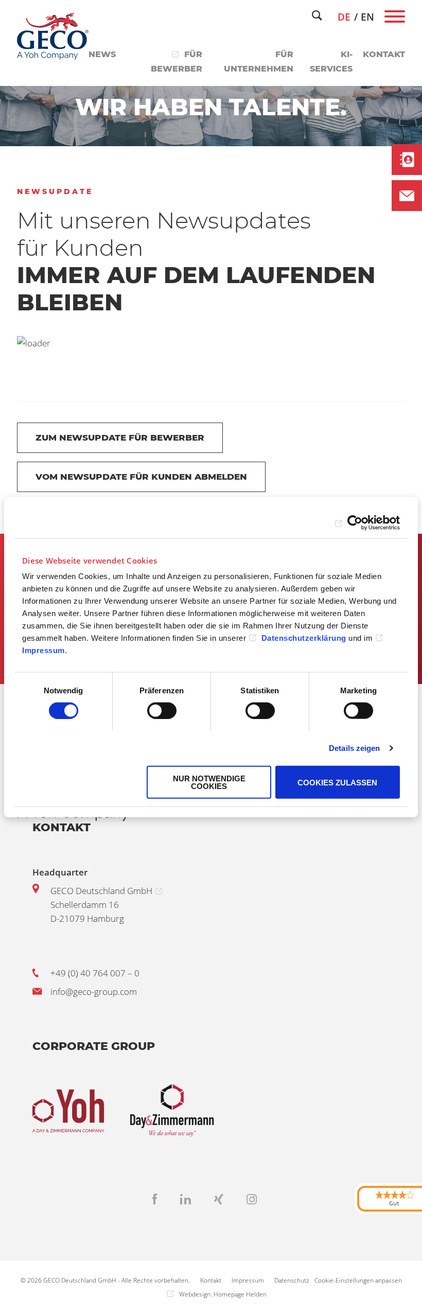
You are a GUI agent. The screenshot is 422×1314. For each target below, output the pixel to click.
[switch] (162, 710)
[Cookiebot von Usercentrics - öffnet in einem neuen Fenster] (355, 522)
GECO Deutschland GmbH (101, 891)
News (102, 54)
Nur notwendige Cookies (209, 782)
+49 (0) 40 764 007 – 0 (94, 973)
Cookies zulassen (337, 782)
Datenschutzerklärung (303, 638)
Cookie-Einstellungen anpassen (358, 1280)
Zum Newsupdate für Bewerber (120, 437)
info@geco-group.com (93, 991)
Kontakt (384, 54)
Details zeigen (354, 747)
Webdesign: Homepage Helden (223, 1294)
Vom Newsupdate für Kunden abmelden (141, 476)
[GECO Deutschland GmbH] (53, 36)
